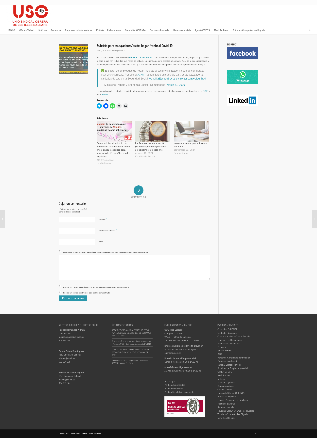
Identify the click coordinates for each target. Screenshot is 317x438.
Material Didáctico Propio (229, 365)
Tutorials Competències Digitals (232, 414)
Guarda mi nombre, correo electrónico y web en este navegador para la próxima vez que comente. (105, 252)
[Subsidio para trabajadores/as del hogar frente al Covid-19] (73, 59)
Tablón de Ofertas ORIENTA (231, 393)
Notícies (221, 379)
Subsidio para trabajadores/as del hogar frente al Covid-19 (135, 45)
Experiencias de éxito (227, 361)
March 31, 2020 (176, 84)
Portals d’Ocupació (226, 396)
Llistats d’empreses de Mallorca (232, 400)
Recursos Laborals (226, 404)
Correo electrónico (108, 230)
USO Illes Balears (226, 418)
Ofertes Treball (224, 389)
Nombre (103, 219)
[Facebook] (255, 433)
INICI (219, 354)
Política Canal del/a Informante (179, 392)
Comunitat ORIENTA (227, 329)
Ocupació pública (225, 386)
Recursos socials (225, 407)
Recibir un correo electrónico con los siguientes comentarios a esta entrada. (96, 287)
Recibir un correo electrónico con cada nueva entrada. (86, 293)
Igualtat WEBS (224, 350)
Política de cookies (173, 388)
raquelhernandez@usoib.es (72, 337)
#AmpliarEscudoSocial (161, 78)
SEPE (105, 94)
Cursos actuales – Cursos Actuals (233, 336)
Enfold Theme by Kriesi (91, 434)
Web (101, 241)
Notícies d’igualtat (226, 382)
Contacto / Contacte (227, 333)
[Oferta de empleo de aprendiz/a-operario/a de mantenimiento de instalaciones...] (314, 219)
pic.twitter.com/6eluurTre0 (191, 78)
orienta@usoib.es (67, 358)
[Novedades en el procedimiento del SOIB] (191, 131)
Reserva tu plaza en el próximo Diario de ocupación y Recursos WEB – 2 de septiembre (131, 342)
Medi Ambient (223, 375)
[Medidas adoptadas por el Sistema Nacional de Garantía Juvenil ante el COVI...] (2, 219)
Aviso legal (169, 381)
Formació (221, 347)
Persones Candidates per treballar (233, 358)
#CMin (141, 74)
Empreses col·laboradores (229, 340)
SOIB (205, 91)
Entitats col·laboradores (228, 343)
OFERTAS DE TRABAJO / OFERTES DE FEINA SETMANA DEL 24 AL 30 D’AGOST (130, 350)
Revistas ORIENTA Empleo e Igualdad (235, 411)
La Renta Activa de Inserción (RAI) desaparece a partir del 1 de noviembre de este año (151, 146)
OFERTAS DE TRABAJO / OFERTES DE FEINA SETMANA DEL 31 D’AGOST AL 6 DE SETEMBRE (131, 331)
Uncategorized (117, 51)
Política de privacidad (174, 385)
